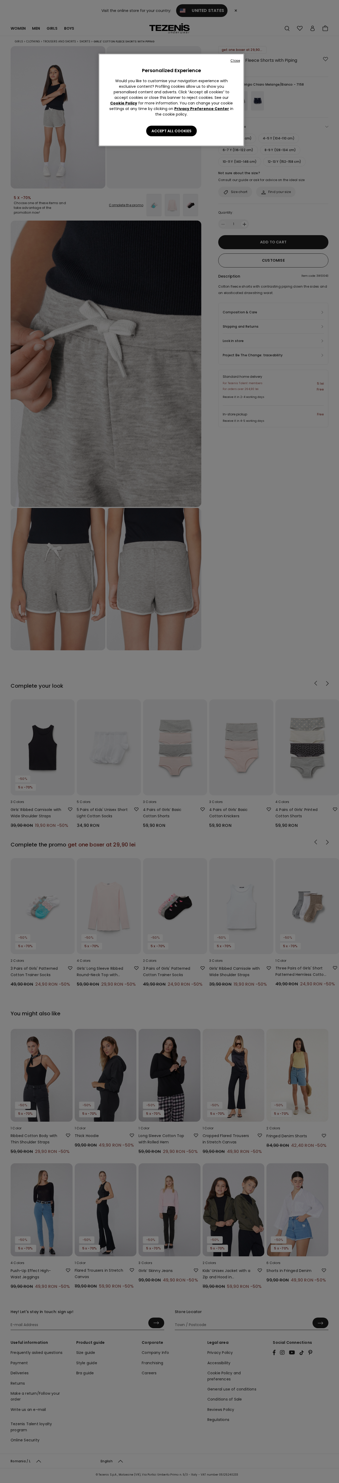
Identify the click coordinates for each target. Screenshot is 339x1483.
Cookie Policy (123, 103)
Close (235, 60)
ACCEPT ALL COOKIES (171, 131)
